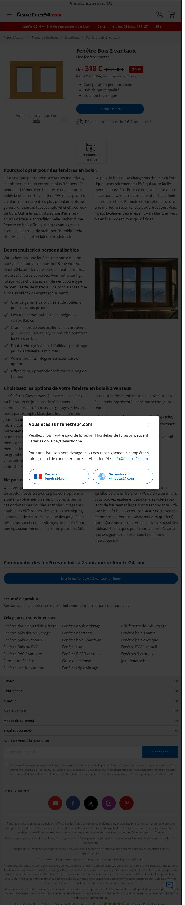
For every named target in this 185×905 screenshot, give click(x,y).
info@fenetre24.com (130, 458)
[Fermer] (149, 425)
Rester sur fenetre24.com (56, 476)
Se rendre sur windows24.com (121, 476)
